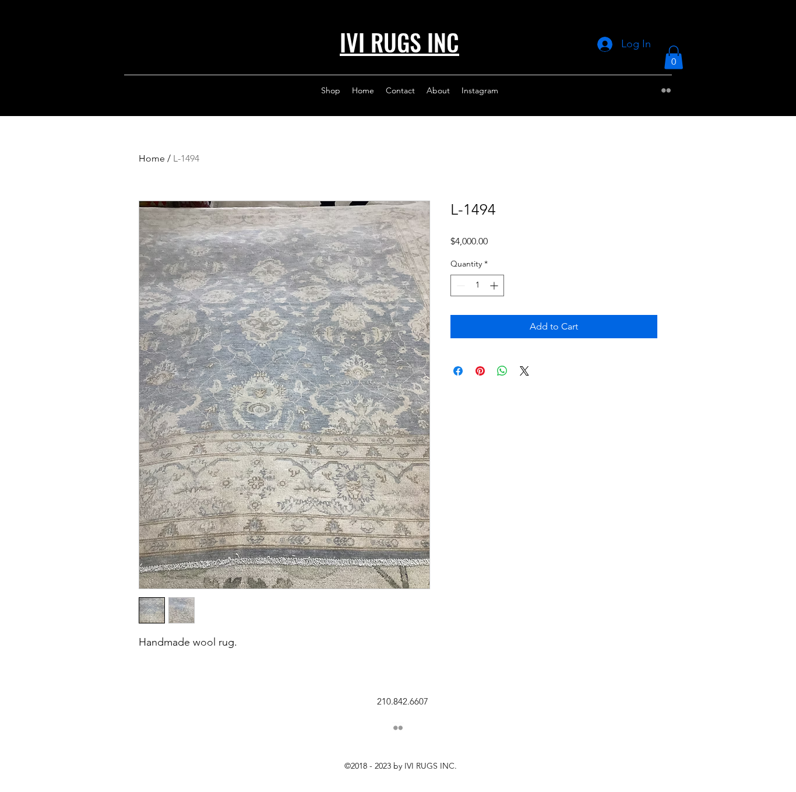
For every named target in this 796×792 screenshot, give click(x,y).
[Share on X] (524, 371)
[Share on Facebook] (458, 371)
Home (152, 158)
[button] (674, 57)
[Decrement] (459, 285)
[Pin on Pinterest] (480, 371)
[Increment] (495, 285)
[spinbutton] (477, 285)
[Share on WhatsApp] (502, 371)
